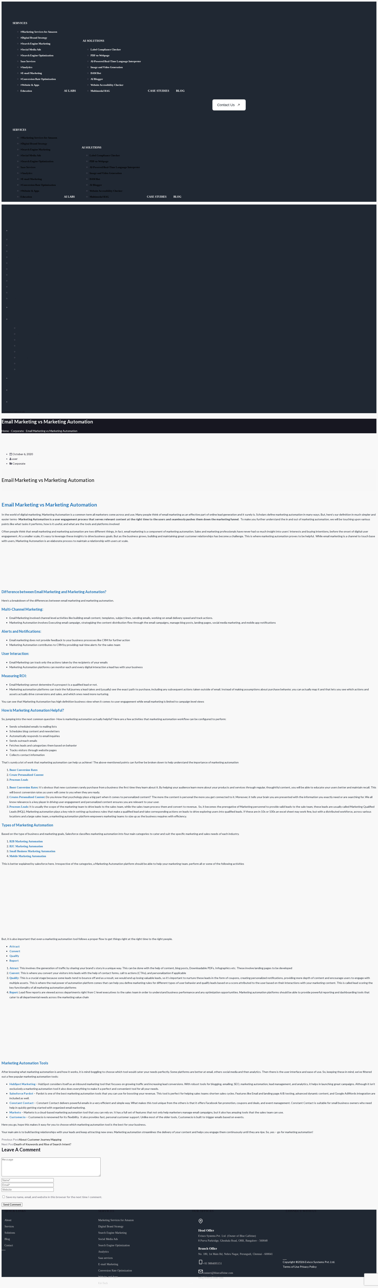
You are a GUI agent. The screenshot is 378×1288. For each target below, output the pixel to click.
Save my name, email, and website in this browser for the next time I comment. (54, 1197)
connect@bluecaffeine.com (218, 1272)
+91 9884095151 (212, 1263)
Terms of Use (291, 1266)
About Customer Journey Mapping (40, 1139)
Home (5, 430)
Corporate (17, 430)
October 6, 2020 (23, 454)
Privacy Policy (308, 1266)
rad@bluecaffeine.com (210, 1277)
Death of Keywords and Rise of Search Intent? (42, 1144)
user (15, 458)
